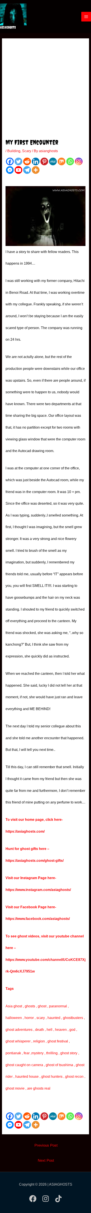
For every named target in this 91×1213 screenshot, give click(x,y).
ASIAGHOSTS (8, 27)
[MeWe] (53, 161)
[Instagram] (79, 161)
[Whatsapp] (70, 161)
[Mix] (61, 161)
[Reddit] (27, 161)
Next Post (46, 1160)
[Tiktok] (58, 1198)
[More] (36, 170)
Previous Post (46, 1145)
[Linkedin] (36, 161)
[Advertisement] (45, 91)
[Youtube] (18, 170)
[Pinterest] (44, 161)
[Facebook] (10, 161)
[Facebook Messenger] (10, 170)
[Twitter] (18, 161)
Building (13, 151)
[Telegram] (27, 170)
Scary (26, 151)
